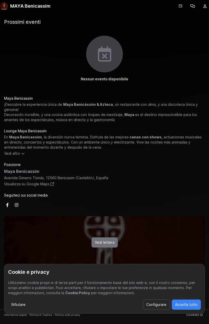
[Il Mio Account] (205, 6)
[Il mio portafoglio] (180, 6)
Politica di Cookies (41, 314)
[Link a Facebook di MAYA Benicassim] (7, 205)
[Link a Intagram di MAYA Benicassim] (16, 205)
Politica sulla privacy (67, 314)
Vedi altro (12, 153)
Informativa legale (15, 314)
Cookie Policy (77, 293)
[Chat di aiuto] (193, 6)
